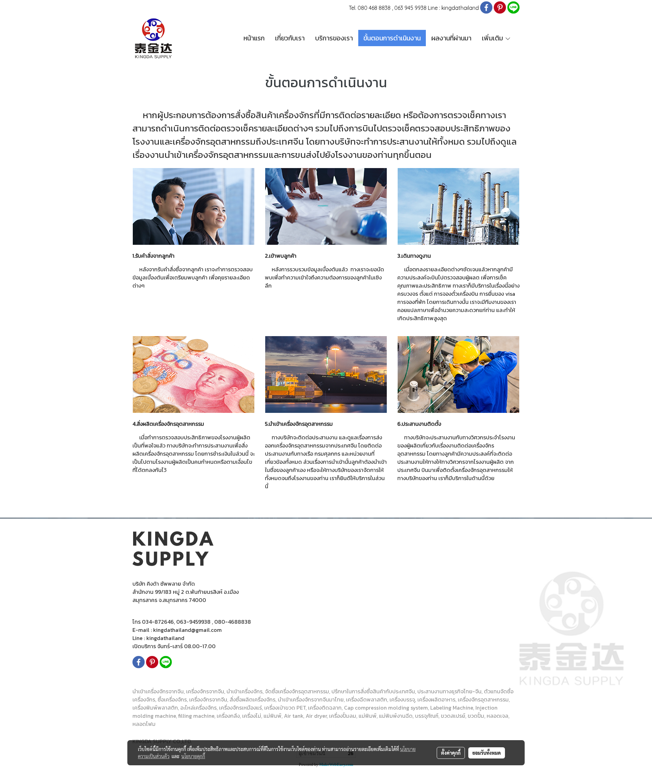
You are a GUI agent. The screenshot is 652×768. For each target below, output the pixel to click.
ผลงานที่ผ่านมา (451, 38)
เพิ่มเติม (493, 38)
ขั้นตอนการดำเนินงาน (392, 38)
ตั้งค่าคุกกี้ (450, 753)
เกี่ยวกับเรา (290, 38)
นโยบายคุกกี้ (193, 756)
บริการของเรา (334, 38)
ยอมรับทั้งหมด (486, 753)
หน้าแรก (254, 38)
